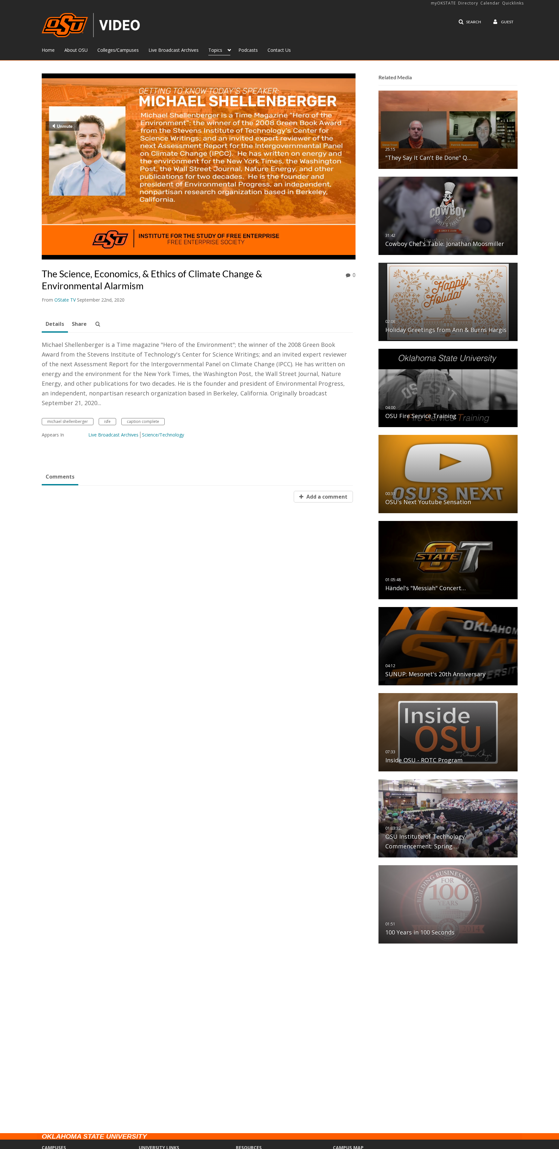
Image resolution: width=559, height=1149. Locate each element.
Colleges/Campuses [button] (118, 50)
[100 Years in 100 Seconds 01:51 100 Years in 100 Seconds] (448, 904)
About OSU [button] (76, 50)
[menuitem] (53, 49)
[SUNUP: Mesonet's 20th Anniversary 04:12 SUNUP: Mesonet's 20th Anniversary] (448, 645)
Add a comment (326, 496)
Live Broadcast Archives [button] (173, 50)
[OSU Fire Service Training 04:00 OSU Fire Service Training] (448, 387)
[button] (469, 22)
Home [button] (48, 50)
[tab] (55, 324)
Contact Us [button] (279, 50)
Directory (468, 3)
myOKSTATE (443, 3)
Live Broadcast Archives (113, 435)
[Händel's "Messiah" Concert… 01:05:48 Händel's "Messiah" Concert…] (448, 559)
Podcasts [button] (248, 50)
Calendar (490, 3)
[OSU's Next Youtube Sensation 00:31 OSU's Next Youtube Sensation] (448, 473)
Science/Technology (163, 435)
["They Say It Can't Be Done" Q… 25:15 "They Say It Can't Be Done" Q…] (448, 129)
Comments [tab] (60, 476)
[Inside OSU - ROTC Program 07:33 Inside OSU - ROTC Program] (448, 732)
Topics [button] (215, 50)
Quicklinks (513, 3)
